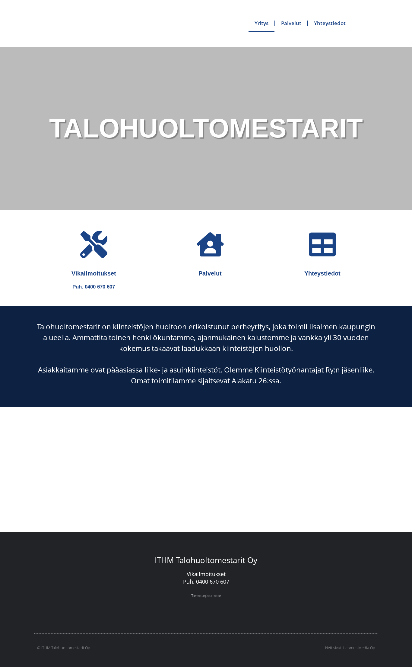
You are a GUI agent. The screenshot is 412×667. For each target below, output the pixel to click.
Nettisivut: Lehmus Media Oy (350, 647)
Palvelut (291, 23)
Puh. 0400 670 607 (93, 287)
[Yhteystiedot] (322, 244)
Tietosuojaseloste (206, 595)
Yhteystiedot (330, 23)
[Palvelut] (210, 244)
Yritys (261, 23)
